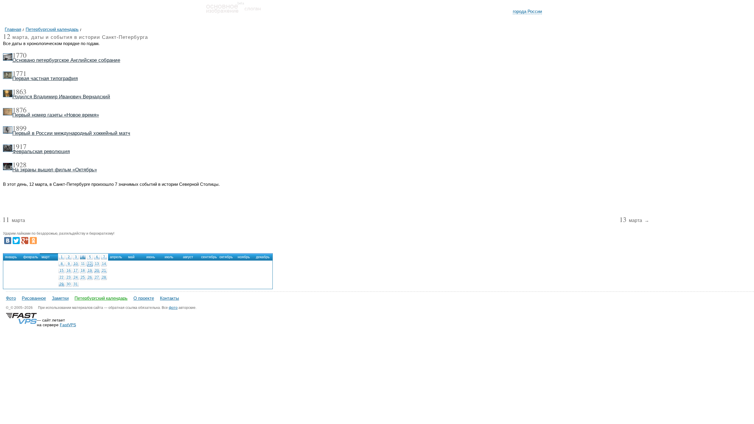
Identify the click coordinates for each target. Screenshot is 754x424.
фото (173, 308)
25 (83, 277)
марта (13, 220)
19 (90, 271)
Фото (11, 298)
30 (69, 284)
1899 (19, 128)
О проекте (143, 298)
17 (76, 271)
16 (69, 271)
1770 (19, 55)
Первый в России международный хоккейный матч (71, 133)
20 (97, 271)
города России (527, 11)
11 (83, 264)
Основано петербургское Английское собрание (66, 60)
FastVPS (68, 324)
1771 (19, 73)
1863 (19, 91)
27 (97, 277)
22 (61, 277)
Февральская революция (41, 151)
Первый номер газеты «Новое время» (55, 115)
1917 (19, 146)
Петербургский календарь (101, 298)
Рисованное (34, 298)
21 (104, 271)
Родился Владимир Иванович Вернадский (61, 97)
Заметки (60, 298)
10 (76, 264)
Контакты (169, 298)
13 (97, 264)
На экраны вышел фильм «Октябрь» (54, 170)
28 (104, 277)
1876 (19, 110)
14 (104, 264)
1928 (19, 164)
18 (83, 271)
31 (76, 284)
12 (90, 264)
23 (69, 277)
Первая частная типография (45, 78)
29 (61, 284)
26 (90, 277)
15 (61, 271)
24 (76, 277)
